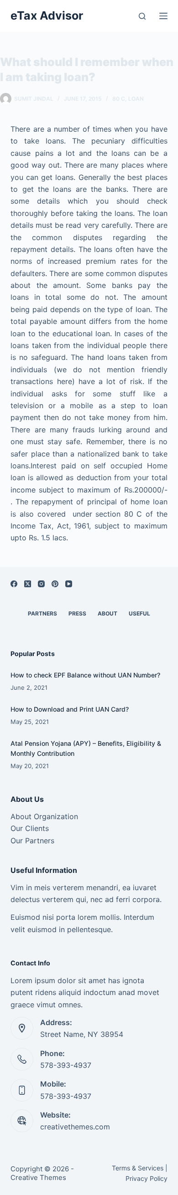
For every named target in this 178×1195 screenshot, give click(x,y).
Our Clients (29, 828)
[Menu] (163, 16)
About (107, 613)
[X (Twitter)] (27, 583)
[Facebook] (13, 583)
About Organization (44, 816)
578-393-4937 (65, 1065)
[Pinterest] (55, 583)
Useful (139, 613)
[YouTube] (68, 583)
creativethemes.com (75, 1126)
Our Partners (32, 840)
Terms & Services (137, 1168)
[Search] (142, 16)
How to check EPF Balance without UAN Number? (85, 675)
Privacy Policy (147, 1178)
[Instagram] (41, 583)
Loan (136, 98)
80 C (118, 98)
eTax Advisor (46, 15)
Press (77, 613)
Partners (42, 613)
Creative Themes (38, 1177)
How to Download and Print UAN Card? (69, 709)
